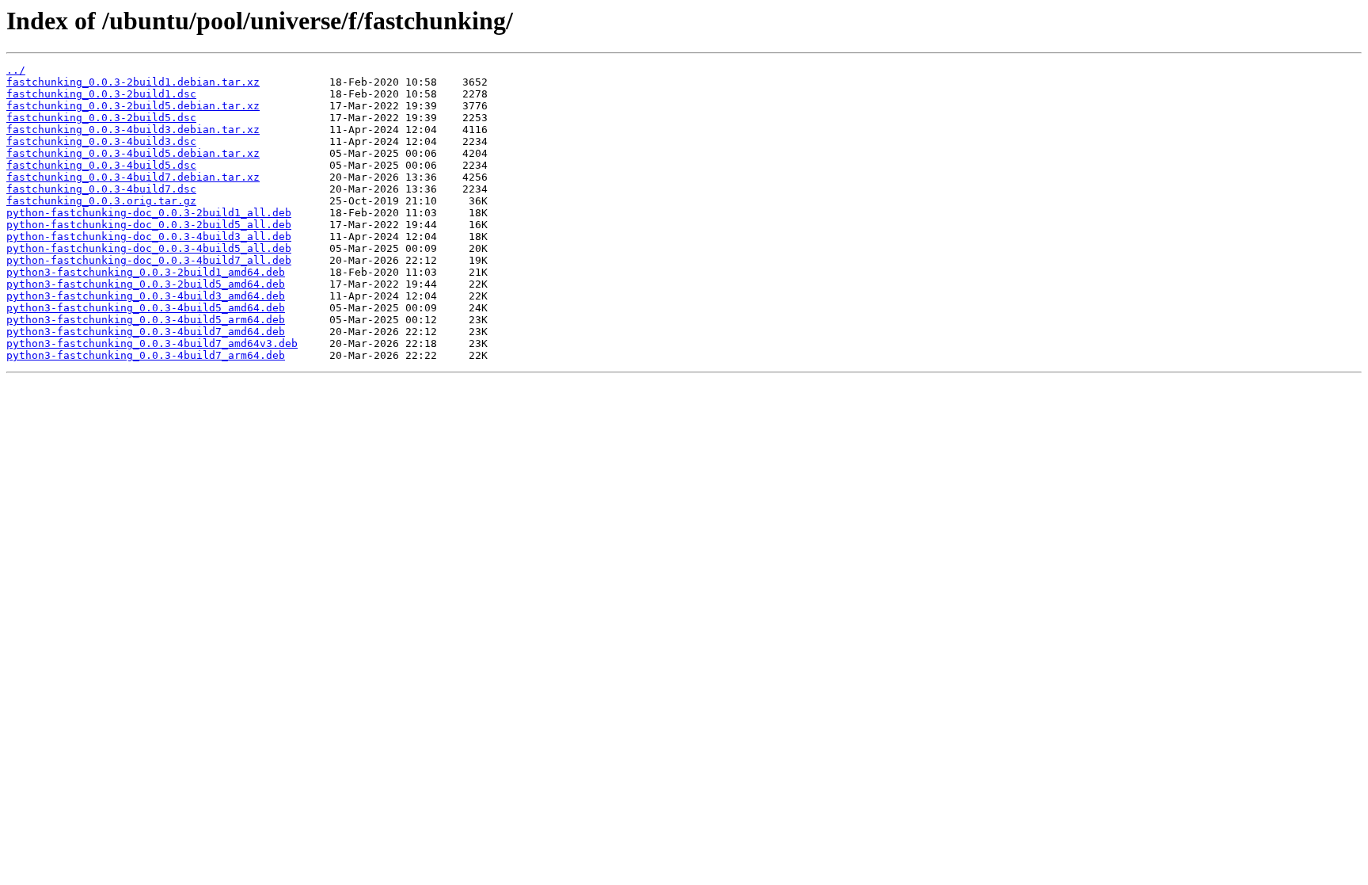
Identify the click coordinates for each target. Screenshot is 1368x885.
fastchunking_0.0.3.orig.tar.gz (101, 201)
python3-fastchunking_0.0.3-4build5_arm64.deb (145, 320)
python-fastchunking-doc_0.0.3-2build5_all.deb (148, 225)
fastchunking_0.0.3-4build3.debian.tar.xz (133, 129)
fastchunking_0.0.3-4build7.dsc (101, 189)
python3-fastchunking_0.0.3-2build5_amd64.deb (145, 284)
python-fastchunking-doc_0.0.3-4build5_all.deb (148, 248)
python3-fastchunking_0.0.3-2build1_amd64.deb (145, 272)
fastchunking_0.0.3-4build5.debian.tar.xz (133, 153)
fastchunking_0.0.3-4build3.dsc (101, 141)
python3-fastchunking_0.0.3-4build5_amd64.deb (145, 308)
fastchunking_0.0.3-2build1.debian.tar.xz (133, 82)
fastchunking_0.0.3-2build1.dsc (101, 94)
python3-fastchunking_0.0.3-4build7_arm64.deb (145, 355)
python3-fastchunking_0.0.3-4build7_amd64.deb (145, 332)
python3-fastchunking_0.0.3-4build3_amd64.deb (145, 296)
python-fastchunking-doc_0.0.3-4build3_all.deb (148, 236)
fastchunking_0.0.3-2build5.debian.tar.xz (133, 106)
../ (15, 70)
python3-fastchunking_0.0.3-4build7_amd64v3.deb (152, 343)
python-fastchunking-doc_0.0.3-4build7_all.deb (148, 260)
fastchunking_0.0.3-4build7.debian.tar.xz (133, 177)
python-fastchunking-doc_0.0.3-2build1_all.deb (148, 213)
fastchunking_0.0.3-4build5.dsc (101, 165)
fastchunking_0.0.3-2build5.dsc (101, 118)
